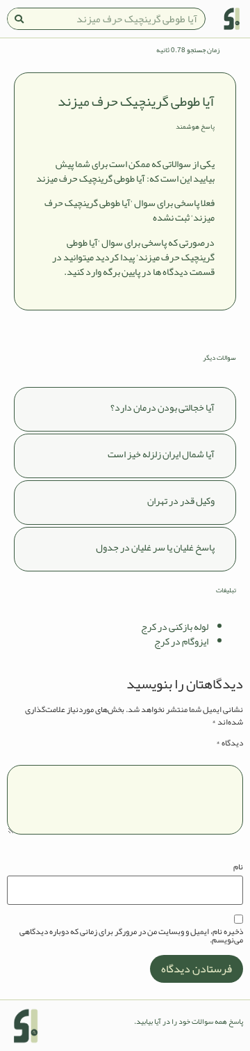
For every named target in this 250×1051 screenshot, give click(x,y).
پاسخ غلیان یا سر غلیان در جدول (155, 547)
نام (238, 866)
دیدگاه (229, 742)
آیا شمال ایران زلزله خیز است (161, 454)
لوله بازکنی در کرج (174, 626)
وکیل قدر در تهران (181, 500)
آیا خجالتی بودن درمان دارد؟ (162, 407)
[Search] (19, 18)
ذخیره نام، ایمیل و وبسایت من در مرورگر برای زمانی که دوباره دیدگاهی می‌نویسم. (131, 935)
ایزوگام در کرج (181, 641)
